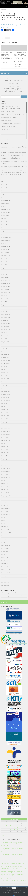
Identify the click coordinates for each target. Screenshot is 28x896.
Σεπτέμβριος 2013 (6, 585)
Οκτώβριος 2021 (6, 360)
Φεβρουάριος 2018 (6, 495)
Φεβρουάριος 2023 (6, 311)
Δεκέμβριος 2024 (6, 243)
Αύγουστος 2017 (6, 514)
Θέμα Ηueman (23, 892)
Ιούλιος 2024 (5, 258)
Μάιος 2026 (5, 191)
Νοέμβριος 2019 (6, 431)
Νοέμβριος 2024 (6, 246)
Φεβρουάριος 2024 (6, 274)
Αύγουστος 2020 (6, 403)
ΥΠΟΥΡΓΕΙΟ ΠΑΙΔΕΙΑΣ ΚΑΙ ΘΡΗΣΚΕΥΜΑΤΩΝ (10, 839)
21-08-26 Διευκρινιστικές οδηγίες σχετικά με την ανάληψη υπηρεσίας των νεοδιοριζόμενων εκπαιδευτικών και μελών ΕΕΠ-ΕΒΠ (14, 844)
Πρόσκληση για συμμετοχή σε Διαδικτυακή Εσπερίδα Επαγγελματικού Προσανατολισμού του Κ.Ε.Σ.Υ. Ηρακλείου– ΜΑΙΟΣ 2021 (13, 26)
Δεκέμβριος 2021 (6, 354)
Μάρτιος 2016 (5, 566)
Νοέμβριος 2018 (6, 468)
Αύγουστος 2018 (6, 477)
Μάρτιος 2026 (5, 197)
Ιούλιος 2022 (5, 332)
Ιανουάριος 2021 (6, 388)
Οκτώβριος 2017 (6, 508)
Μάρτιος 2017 (5, 529)
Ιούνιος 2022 (5, 335)
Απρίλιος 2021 (5, 378)
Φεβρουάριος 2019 (6, 459)
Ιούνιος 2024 (5, 261)
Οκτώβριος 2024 (6, 249)
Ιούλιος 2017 (5, 517)
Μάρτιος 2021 (5, 382)
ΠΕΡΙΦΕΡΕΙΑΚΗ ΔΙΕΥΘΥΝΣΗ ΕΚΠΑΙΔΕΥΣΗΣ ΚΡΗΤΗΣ (12, 860)
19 (10, 829)
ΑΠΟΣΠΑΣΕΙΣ (5, 120)
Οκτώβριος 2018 (6, 471)
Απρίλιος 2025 (5, 231)
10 (2, 827)
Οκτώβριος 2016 (6, 545)
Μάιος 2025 (5, 228)
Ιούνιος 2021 (5, 372)
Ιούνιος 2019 (5, 446)
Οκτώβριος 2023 (6, 286)
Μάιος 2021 (5, 375)
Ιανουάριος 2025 (6, 240)
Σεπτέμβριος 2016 (6, 548)
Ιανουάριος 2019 (6, 462)
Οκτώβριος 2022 (6, 323)
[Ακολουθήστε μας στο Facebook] (24, 73)
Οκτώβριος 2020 (6, 397)
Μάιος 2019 (5, 449)
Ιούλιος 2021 (5, 369)
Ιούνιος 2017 (5, 520)
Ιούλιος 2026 (5, 184)
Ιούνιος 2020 (5, 409)
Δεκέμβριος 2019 (6, 428)
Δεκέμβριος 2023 (6, 280)
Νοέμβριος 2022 (6, 320)
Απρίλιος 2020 (5, 415)
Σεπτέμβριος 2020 (6, 400)
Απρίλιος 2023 (5, 305)
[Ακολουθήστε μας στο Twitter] (26, 73)
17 (2, 829)
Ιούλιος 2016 (5, 554)
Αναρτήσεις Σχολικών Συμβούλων (9, 592)
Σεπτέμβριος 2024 (6, 252)
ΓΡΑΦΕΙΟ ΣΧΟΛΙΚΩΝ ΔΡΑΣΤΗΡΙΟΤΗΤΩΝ (10, 123)
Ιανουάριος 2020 (6, 425)
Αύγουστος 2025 (6, 218)
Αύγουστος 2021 (6, 366)
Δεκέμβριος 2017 (6, 502)
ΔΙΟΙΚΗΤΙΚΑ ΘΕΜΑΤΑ (6, 133)
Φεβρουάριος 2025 (6, 237)
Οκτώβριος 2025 (6, 212)
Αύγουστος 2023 (6, 292)
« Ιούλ (2, 835)
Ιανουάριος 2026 (6, 203)
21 (17, 829)
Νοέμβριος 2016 (6, 542)
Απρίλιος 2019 (5, 452)
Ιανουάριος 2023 (6, 314)
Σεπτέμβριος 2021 (6, 363)
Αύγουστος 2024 (6, 255)
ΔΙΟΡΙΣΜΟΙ (4, 136)
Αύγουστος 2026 (6, 181)
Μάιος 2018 (5, 486)
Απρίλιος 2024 (5, 268)
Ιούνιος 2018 (5, 483)
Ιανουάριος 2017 (6, 536)
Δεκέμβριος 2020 (6, 391)
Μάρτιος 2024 (5, 271)
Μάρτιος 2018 (5, 492)
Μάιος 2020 (5, 412)
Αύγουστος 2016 (6, 551)
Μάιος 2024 (5, 264)
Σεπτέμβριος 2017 (6, 511)
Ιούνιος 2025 (5, 224)
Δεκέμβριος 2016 (6, 539)
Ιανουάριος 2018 (6, 499)
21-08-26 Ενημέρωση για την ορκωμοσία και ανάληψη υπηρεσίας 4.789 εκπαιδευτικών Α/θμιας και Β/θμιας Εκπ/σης (14, 850)
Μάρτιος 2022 (5, 345)
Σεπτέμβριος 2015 (6, 579)
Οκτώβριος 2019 (6, 434)
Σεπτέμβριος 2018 (6, 474)
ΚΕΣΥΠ (5, 9)
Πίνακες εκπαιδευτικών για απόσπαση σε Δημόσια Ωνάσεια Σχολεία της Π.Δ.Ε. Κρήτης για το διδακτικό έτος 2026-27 (14, 880)
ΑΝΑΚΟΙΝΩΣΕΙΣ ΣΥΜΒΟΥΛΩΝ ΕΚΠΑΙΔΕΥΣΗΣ (11, 114)
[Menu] (26, 6)
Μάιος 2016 (5, 560)
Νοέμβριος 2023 (6, 283)
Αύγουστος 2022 (6, 329)
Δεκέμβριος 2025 (6, 206)
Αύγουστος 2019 (6, 440)
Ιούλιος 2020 (5, 406)
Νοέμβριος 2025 (6, 209)
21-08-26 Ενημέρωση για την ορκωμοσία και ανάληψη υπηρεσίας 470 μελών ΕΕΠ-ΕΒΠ (13, 855)
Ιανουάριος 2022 (6, 351)
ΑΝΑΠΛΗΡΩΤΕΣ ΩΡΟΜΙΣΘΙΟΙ (8, 117)
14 (17, 827)
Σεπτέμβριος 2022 (6, 326)
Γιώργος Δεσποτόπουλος (11, 21)
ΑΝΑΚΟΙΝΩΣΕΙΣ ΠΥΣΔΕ (7, 111)
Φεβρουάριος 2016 (6, 569)
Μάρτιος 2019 (5, 455)
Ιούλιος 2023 (5, 295)
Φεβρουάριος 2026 (6, 200)
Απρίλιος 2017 (5, 526)
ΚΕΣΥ (2, 9)
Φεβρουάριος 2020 (6, 422)
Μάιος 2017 (5, 523)
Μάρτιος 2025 (5, 234)
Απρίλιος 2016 (5, 563)
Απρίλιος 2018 (5, 489)
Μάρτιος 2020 (5, 418)
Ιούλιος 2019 (5, 443)
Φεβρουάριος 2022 (6, 348)
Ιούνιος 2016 (5, 557)
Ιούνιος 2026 (5, 187)
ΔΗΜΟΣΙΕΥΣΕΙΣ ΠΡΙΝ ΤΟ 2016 (8, 126)
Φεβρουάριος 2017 (6, 532)
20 (14, 829)
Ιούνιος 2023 (5, 298)
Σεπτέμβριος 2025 (6, 215)
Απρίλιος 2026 (5, 194)
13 (14, 827)
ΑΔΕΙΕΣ (3, 103)
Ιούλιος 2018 (5, 480)
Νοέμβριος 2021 (6, 357)
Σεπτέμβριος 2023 (6, 289)
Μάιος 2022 (5, 338)
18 (6, 829)
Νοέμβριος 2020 (6, 394)
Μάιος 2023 (5, 301)
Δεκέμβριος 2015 (6, 576)
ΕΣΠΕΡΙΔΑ (7, 38)
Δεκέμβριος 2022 (6, 317)
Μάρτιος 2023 (5, 308)
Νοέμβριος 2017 (6, 505)
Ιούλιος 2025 (5, 221)
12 (10, 827)
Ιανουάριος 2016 (6, 573)
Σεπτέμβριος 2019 (6, 437)
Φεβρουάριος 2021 (6, 385)
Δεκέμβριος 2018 (6, 465)
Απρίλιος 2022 (5, 341)
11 (6, 827)
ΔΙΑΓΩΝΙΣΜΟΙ (5, 129)
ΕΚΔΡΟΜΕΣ (4, 139)
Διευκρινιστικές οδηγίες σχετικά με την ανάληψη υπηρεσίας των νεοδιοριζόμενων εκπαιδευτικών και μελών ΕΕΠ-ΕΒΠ (14, 147)
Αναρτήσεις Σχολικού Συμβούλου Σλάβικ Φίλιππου (13, 596)
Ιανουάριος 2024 (6, 277)
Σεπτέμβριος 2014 (6, 582)
